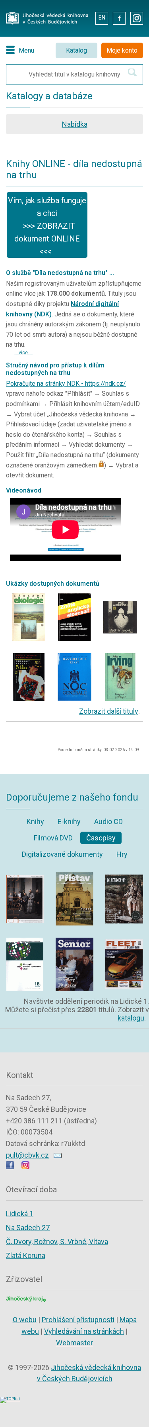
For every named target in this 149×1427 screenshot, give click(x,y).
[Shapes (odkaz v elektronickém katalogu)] (25, 874)
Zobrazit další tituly (108, 711)
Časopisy (101, 838)
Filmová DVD (53, 838)
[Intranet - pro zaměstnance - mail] (83, 18)
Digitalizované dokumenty (62, 854)
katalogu (131, 1018)
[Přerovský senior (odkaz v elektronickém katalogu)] (74, 940)
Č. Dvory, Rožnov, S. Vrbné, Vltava (57, 1241)
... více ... (23, 352)
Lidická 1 (19, 1213)
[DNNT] (29, 595)
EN (102, 17)
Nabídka (74, 124)
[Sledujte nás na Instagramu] (25, 1166)
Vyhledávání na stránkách (84, 1331)
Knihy (35, 821)
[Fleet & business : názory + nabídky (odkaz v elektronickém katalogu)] (124, 940)
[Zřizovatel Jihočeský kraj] (26, 1298)
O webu (25, 1319)
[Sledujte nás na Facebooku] (10, 1166)
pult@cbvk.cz (27, 1155)
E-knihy (69, 821)
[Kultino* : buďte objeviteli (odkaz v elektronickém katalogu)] (124, 874)
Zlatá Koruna (25, 1255)
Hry (122, 854)
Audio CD (108, 821)
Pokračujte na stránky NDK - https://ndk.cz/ (66, 383)
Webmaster (74, 1343)
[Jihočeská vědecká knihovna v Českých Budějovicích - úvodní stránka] (47, 14)
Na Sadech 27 (28, 1227)
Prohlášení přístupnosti (78, 1319)
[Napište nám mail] (58, 1155)
